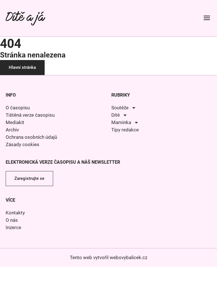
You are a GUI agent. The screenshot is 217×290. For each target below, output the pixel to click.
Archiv (12, 130)
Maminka (121, 122)
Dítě (115, 115)
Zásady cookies (22, 144)
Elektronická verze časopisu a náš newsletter (63, 162)
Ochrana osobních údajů (31, 137)
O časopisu (18, 107)
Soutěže (120, 107)
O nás (12, 220)
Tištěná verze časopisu (30, 115)
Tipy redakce (125, 130)
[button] (206, 18)
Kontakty (15, 213)
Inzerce (13, 227)
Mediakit (15, 122)
